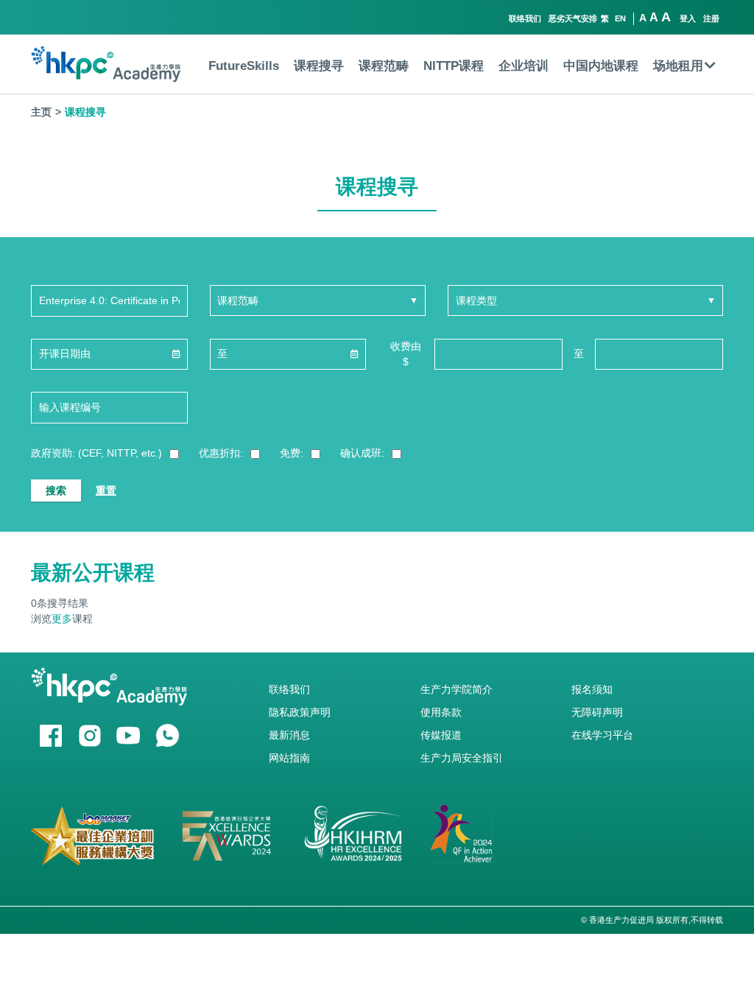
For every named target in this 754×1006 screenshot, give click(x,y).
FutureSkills (243, 66)
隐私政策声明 (300, 712)
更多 (62, 619)
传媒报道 (441, 735)
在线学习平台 (602, 735)
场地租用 (678, 66)
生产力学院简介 (456, 689)
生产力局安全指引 (461, 758)
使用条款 (441, 712)
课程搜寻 (319, 66)
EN (620, 18)
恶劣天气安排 (573, 18)
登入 (688, 18)
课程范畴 (384, 66)
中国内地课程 (600, 66)
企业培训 (523, 66)
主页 (41, 112)
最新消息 (289, 735)
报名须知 (592, 689)
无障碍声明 (597, 712)
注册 (711, 18)
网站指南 (289, 758)
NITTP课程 (453, 66)
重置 (106, 490)
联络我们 (525, 18)
